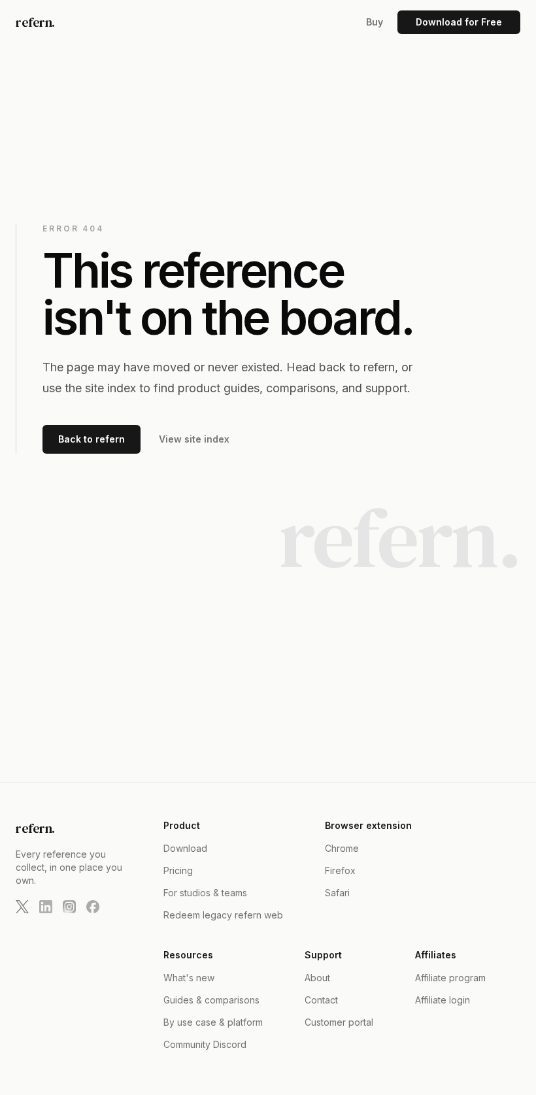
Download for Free (459, 21)
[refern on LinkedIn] (45, 906)
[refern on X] (22, 906)
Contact (321, 999)
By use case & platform (213, 1022)
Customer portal (339, 1022)
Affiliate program (450, 977)
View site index (194, 439)
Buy (374, 21)
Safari (337, 892)
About (317, 977)
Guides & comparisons (211, 999)
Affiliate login (442, 999)
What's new (188, 977)
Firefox (340, 870)
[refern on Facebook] (92, 906)
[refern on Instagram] (69, 906)
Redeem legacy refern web (223, 914)
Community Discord (204, 1044)
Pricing (178, 870)
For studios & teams (205, 892)
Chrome (342, 848)
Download (185, 848)
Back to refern (91, 439)
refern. (35, 22)
